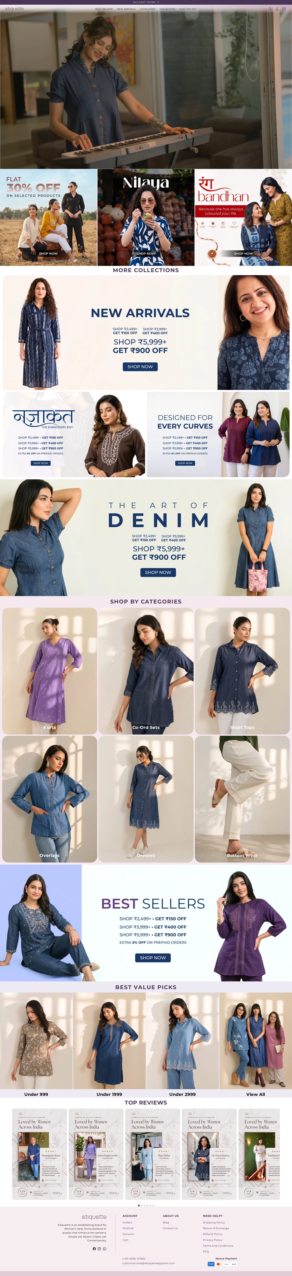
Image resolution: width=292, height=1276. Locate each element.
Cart (125, 1239)
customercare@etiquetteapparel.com (148, 1263)
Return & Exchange (216, 1228)
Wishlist (128, 1228)
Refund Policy (212, 1234)
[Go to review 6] (153, 1205)
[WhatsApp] (104, 1249)
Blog (166, 1222)
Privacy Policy (212, 1239)
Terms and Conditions (218, 1245)
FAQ (206, 1251)
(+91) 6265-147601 (134, 1258)
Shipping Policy (214, 1222)
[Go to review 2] (142, 1205)
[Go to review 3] (144, 1205)
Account (128, 1234)
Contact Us (170, 1228)
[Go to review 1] (139, 1206)
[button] (148, 9)
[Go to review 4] (147, 1205)
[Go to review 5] (150, 1205)
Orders (127, 1222)
